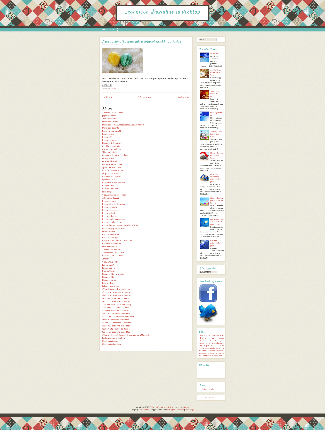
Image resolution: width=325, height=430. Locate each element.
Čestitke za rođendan (111, 146)
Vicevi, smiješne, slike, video (114, 195)
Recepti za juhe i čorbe (112, 222)
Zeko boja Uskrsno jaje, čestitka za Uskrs (216, 134)
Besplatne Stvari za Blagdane (115, 155)
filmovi (217, 341)
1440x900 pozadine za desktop (116, 313)
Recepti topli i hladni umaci (113, 219)
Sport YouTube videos (111, 167)
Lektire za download (111, 286)
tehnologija (211, 353)
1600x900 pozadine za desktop (116, 289)
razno (206, 350)
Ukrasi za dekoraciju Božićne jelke (217, 243)
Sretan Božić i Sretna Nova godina (215, 93)
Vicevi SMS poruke (110, 262)
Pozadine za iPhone (111, 189)
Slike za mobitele (109, 152)
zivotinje (219, 355)
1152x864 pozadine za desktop (115, 310)
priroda (201, 350)
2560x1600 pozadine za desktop (116, 304)
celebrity (202, 341)
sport (217, 350)
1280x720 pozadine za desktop (116, 301)
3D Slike (105, 259)
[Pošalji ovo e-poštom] (103, 85)
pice (206, 348)
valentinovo (208, 355)
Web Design (189, 410)
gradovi (201, 343)
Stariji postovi (183, 97)
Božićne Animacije (110, 237)
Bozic (214, 338)
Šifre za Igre (107, 192)
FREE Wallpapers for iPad (113, 228)
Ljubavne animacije (110, 280)
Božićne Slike (108, 185)
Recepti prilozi (108, 213)
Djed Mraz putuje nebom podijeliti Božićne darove (216, 221)
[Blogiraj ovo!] (105, 85)
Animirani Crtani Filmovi (112, 112)
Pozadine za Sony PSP (112, 164)
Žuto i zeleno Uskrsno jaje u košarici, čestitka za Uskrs (141, 41)
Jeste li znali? (108, 265)
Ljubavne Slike (108, 179)
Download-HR (108, 231)
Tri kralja (218, 353)
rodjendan (212, 350)
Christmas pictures (110, 341)
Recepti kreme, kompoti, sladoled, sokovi (120, 225)
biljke (222, 335)
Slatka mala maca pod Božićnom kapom (216, 155)
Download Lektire (110, 122)
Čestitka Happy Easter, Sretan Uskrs (215, 72)
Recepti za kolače (110, 140)
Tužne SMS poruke (110, 118)
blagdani (112, 89)
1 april (201, 335)
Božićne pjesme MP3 (111, 234)
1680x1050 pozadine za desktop (116, 292)
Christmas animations (111, 344)
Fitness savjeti (108, 268)
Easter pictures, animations (114, 338)
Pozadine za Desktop (111, 176)
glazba (222, 341)
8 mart (208, 335)
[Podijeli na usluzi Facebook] (110, 85)
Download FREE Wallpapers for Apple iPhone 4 (123, 125)
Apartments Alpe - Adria (113, 252)
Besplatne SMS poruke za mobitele (117, 240)
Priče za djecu (108, 283)
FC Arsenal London (110, 161)
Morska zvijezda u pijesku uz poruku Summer (216, 200)
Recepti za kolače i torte (112, 256)
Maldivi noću (214, 54)
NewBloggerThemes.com (175, 410)
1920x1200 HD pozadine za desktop (118, 316)
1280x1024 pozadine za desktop (116, 329)
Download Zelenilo (110, 128)
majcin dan (208, 346)
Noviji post (107, 97)
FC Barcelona (108, 158)
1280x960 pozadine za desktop (116, 298)
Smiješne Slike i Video (111, 173)
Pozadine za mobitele (111, 243)
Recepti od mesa (109, 216)
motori (217, 346)
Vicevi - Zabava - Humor (112, 170)
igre (210, 343)
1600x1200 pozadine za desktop (116, 323)
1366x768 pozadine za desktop (115, 319)
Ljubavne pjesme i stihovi (113, 131)
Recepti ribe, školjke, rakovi (113, 204)
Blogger (186, 407)
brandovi (221, 338)
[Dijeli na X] (108, 85)
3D (204, 335)
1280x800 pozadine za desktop (116, 326)
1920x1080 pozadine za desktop (116, 295)
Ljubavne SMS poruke (111, 143)
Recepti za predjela (110, 210)
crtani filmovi (209, 341)
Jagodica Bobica (109, 115)
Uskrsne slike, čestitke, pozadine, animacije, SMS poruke (126, 335)
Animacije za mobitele (111, 149)
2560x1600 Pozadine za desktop (162, 11)
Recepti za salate (109, 207)
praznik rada (220, 348)
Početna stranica (108, 29)
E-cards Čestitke (109, 271)
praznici (211, 348)
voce (214, 355)
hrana (206, 343)
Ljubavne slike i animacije (113, 274)
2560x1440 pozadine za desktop (116, 307)
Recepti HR (107, 137)
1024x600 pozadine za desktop (116, 332)
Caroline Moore (144, 410)
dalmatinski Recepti (110, 198)
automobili (216, 335)
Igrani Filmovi (108, 134)
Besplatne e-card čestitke (113, 182)
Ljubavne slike (108, 277)
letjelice (214, 343)
